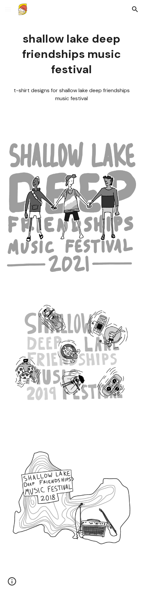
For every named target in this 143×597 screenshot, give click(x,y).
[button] (8, 9)
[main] (71, 54)
